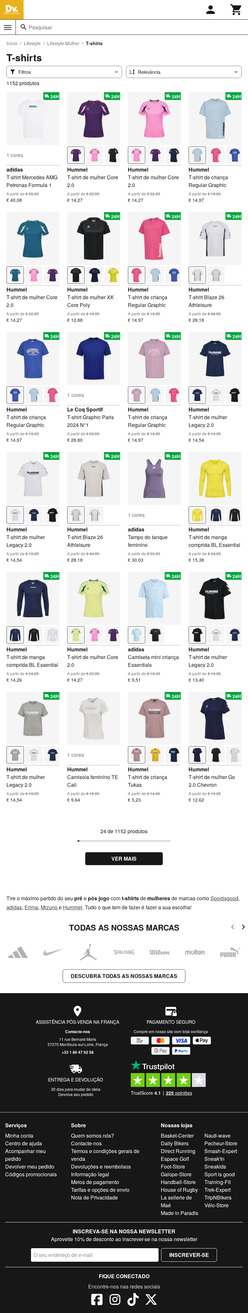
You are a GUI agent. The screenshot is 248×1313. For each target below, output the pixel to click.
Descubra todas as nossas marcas (124, 976)
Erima (31, 907)
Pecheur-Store (220, 1143)
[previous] (232, 927)
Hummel (77, 169)
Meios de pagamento (95, 1182)
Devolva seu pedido (75, 1094)
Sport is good (219, 1174)
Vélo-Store (216, 1205)
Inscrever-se (189, 1255)
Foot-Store (173, 1166)
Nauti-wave (217, 1135)
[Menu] (8, 27)
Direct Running (178, 1151)
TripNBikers (218, 1197)
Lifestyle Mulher (63, 43)
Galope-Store (176, 1174)
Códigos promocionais (31, 1174)
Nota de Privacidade (94, 1197)
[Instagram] (114, 1300)
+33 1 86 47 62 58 (78, 1052)
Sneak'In (214, 1158)
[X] (151, 1300)
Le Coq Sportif (85, 409)
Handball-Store (178, 1182)
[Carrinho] (236, 9)
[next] (243, 927)
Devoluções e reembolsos (101, 1166)
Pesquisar (40, 27)
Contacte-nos (77, 1031)
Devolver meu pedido (29, 1166)
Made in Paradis (179, 1213)
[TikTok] (133, 1300)
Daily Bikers (175, 1143)
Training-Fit (217, 1182)
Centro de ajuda (23, 1143)
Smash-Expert (220, 1151)
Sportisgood (224, 898)
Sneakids (215, 1166)
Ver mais (124, 858)
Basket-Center (177, 1135)
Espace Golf (175, 1158)
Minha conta (19, 1135)
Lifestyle (32, 43)
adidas (14, 169)
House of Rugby (179, 1189)
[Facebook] (96, 1300)
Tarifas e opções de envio (100, 1189)
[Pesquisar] (23, 27)
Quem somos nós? (92, 1135)
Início (11, 43)
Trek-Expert (217, 1189)
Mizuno (50, 907)
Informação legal (90, 1174)
